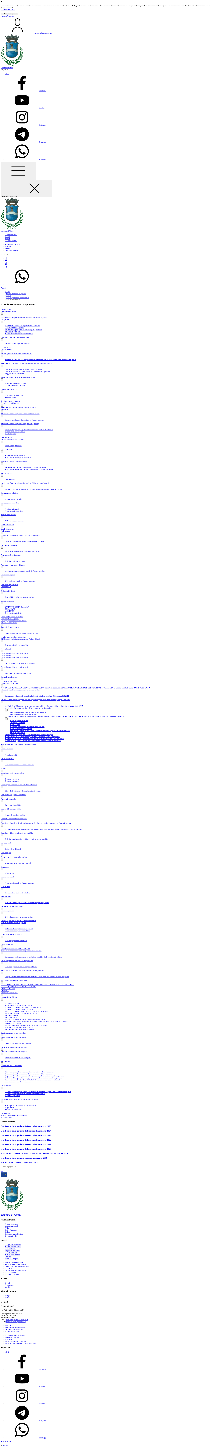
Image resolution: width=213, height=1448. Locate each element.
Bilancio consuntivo (12, 781)
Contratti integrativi (12, 509)
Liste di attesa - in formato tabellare (17, 893)
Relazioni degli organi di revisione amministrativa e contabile (26, 839)
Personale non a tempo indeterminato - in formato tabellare (25, 467)
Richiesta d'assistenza (12, 1331)
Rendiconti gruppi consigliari (15, 383)
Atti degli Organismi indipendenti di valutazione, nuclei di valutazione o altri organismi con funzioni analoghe (43, 829)
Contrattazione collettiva (9, 493)
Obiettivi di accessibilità (13, 1110)
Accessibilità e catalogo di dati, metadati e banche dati (19, 1099)
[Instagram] (6, 265)
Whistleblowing (6, 1117)
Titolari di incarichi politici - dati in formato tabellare (23, 370)
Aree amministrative (12, 1226)
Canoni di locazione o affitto (11, 809)
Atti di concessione (7, 759)
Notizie (7, 1283)
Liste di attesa (5, 887)
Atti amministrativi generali (14, 328)
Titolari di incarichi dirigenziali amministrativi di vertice (20, 414)
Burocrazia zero (6, 347)
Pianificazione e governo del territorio (14, 980)
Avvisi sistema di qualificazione (21, 729)
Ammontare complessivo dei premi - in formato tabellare (25, 571)
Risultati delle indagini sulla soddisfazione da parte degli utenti (27, 903)
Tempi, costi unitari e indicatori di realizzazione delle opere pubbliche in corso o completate (37, 977)
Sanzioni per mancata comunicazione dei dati (16, 354)
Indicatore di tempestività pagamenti (13, 923)
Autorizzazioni (10, 1272)
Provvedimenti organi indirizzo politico (14, 657)
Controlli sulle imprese (9, 677)
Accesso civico (6, 1086)
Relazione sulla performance (11, 555)
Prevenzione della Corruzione (11, 1066)
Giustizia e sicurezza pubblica (15, 1264)
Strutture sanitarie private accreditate (13, 1033)
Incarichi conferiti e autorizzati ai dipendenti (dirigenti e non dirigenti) (25, 483)
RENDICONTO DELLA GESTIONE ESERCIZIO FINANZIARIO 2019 (34, 1153)
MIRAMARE (10, 609)
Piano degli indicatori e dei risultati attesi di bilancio (19, 785)
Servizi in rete (6, 897)
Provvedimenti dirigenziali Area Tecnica (15, 653)
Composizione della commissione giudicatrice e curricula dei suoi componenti (32, 737)
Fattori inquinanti (11, 1017)
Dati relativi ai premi (8, 575)
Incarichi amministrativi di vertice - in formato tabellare (24, 420)
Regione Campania (7, 16)
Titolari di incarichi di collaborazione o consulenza (18, 407)
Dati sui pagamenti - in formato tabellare (19, 917)
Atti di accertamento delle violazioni (18, 1082)
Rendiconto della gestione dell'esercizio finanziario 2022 (26, 1140)
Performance (5, 531)
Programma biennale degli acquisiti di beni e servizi (28, 712)
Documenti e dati (11, 1236)
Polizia (7, 248)
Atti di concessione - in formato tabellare (19, 765)
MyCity (5, 1445)
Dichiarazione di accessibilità (15, 1341)
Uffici (7, 1228)
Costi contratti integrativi (14, 511)
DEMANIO (5, 991)
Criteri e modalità (7, 749)
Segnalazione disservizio (14, 1329)
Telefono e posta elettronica (10, 401)
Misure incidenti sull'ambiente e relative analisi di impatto (25, 1019)
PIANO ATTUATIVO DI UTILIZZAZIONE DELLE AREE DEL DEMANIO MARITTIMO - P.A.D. (37, 985)
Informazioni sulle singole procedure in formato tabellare (20, 690)
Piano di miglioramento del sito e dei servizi (20, 1343)
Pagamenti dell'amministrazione (12, 906)
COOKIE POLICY (8, 10)
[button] (11, 235)
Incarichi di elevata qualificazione (12, 440)
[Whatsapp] (22, 284)
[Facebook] (6, 258)
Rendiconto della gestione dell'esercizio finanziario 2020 (26, 1149)
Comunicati (9, 1285)
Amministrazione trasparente (15, 1335)
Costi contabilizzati (7, 877)
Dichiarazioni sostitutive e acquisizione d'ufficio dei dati (20, 639)
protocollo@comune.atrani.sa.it (17, 1320)
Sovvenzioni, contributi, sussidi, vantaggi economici (19, 744)
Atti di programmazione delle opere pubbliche (17, 961)
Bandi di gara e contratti (9, 683)
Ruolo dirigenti (10, 434)
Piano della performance (9, 545)
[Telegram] (6, 267)
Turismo (8, 1257)
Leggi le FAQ (10, 1325)
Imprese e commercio (12, 1251)
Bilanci (8, 296)
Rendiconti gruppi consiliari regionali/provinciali (18, 377)
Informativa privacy (12, 1337)
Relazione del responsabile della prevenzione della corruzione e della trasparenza (33, 1078)
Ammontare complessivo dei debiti (17, 931)
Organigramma (10, 397)
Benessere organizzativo (9, 585)
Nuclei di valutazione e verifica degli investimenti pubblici (21, 951)
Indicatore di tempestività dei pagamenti (19, 929)
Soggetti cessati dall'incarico (15, 374)
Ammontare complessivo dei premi (13, 565)
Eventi (7, 1298)
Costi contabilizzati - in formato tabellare (19, 883)
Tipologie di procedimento (10, 627)
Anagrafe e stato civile (13, 1245)
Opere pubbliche (7, 944)
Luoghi (7, 1296)
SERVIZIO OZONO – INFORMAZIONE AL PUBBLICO (26, 1011)
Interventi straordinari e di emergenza (14, 1047)
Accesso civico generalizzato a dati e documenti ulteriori (25, 1094)
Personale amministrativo (14, 1234)
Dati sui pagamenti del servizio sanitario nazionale (18, 921)
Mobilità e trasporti (12, 1259)
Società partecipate (7, 601)
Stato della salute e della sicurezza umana (19, 1029)
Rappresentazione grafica (10, 619)
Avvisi (7, 1287)
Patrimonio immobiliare (9, 799)
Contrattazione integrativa (10, 503)
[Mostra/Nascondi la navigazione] (18, 171)
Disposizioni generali (8, 311)
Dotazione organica (8, 449)
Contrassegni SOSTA (13, 244)
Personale (4, 409)
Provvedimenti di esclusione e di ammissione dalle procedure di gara (29, 735)
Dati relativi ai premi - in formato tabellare (20, 581)
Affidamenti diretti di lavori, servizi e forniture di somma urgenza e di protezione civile (40, 731)
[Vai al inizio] (2, 1171)
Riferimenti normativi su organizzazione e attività (22, 326)
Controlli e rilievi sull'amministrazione (14, 819)
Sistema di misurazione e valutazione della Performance (20, 535)
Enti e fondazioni (11, 1230)
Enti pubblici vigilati (8, 591)
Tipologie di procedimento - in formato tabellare (22, 633)
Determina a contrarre (17, 723)
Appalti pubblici (11, 1253)
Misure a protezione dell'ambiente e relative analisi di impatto (26, 1025)
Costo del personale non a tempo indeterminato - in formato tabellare (29, 469)
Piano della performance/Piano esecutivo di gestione (23, 551)
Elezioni (8, 246)
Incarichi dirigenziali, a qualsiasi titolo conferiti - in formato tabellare (29, 430)
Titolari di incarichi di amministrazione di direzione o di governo (27, 372)
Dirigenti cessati (6, 438)
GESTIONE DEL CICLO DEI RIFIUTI (19, 1005)
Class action (5, 867)
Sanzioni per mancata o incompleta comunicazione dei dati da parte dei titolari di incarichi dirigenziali (40, 360)
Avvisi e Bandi (15, 725)
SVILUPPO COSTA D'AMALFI (17, 607)
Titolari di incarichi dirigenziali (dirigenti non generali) (20, 424)
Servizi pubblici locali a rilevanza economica (20, 663)
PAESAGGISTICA (8, 989)
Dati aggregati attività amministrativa (14, 621)
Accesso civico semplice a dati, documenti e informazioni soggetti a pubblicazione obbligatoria (38, 1092)
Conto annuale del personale (15, 455)
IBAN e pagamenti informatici (11, 935)
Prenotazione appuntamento (15, 1327)
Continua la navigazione (9, 14)
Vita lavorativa (10, 1249)
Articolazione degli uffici (9, 389)
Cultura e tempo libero (13, 1247)
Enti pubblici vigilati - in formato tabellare (20, 597)
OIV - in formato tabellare (14, 521)
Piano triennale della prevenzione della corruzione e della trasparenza (29, 1072)
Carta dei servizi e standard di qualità (14, 857)
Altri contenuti (6, 1061)
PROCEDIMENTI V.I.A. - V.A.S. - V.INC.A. (21, 1013)
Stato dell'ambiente (12, 1015)
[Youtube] (6, 260)
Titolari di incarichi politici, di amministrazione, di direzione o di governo (26, 363)
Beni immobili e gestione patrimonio (13, 795)
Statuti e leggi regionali (13, 332)
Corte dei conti (6, 843)
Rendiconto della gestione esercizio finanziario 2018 (24, 1158)
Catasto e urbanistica (12, 1255)
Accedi (3, 288)
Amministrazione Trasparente (16, 294)
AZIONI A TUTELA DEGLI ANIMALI (20, 1009)
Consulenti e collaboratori (10, 403)
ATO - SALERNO (12, 1003)
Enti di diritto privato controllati (12, 617)
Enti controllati (6, 587)
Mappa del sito (6, 1441)
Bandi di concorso (7, 525)
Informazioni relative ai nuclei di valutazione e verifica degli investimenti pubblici (33, 957)
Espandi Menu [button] (6, 309)
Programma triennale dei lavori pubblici (23, 714)
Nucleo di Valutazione (8, 515)
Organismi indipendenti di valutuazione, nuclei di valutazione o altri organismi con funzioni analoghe (36, 823)
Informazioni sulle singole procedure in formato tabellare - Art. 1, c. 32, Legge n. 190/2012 (37, 696)
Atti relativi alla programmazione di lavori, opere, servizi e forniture (28, 708)
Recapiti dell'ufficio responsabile (16, 645)
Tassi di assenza (6, 473)
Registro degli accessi (12, 1096)
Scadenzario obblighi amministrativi (17, 343)
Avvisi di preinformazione (19, 721)
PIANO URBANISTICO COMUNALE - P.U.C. (18, 987)
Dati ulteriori (5, 1113)
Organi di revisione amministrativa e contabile (17, 833)
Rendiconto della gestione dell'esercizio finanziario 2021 (26, 1144)
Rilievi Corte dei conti (13, 849)
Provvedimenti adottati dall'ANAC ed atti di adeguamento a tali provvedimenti (32, 1080)
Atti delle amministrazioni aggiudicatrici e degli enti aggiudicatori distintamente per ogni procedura (35, 700)
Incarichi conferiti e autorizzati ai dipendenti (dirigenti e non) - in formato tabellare (34, 489)
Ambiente (8, 1268)
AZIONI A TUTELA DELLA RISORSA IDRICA (23, 1007)
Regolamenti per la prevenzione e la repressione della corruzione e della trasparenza (34, 1076)
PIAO (3, 315)
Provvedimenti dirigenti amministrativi (14, 667)
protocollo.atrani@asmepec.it (15, 1322)
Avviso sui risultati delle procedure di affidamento (27, 727)
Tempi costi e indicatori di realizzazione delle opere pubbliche (22, 971)
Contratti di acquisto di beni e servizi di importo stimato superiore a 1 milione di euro (34, 739)
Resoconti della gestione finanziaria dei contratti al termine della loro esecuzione (33, 741)
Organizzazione (6, 349)
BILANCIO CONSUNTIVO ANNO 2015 (19, 1162)
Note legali (9, 1339)
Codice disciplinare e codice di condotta (19, 334)
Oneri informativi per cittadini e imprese (15, 337)
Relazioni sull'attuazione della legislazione (20, 1027)
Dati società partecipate (13, 613)
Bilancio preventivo (12, 779)
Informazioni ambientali (9, 993)
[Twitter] (6, 263)
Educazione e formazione (14, 1262)
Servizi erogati (6, 853)
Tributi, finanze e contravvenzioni (17, 1266)
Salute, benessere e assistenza (15, 1270)
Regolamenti (9, 1108)
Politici (7, 1232)
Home (7, 292)
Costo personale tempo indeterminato (18, 457)
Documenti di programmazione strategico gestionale (23, 330)
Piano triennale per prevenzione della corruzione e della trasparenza (24, 317)
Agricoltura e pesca (12, 1274)
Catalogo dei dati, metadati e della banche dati (21, 1106)
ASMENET (9, 611)
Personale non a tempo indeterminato (14, 461)
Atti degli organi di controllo (15, 385)
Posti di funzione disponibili (15, 432)
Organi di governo (11, 1224)
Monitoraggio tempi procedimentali (13, 637)
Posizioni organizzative (13, 446)
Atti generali (5, 319)
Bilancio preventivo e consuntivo (17, 298)
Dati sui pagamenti (7, 911)
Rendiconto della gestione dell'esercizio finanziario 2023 (26, 1135)
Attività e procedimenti (9, 623)
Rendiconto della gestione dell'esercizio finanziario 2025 (26, 1126)
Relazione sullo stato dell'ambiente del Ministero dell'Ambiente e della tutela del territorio (36, 1021)
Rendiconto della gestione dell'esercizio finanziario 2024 (26, 1131)
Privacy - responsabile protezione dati (14, 1115)
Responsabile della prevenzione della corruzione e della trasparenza (28, 1074)
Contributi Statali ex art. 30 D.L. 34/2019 (15, 949)
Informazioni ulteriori (17, 733)
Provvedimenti (6, 649)
